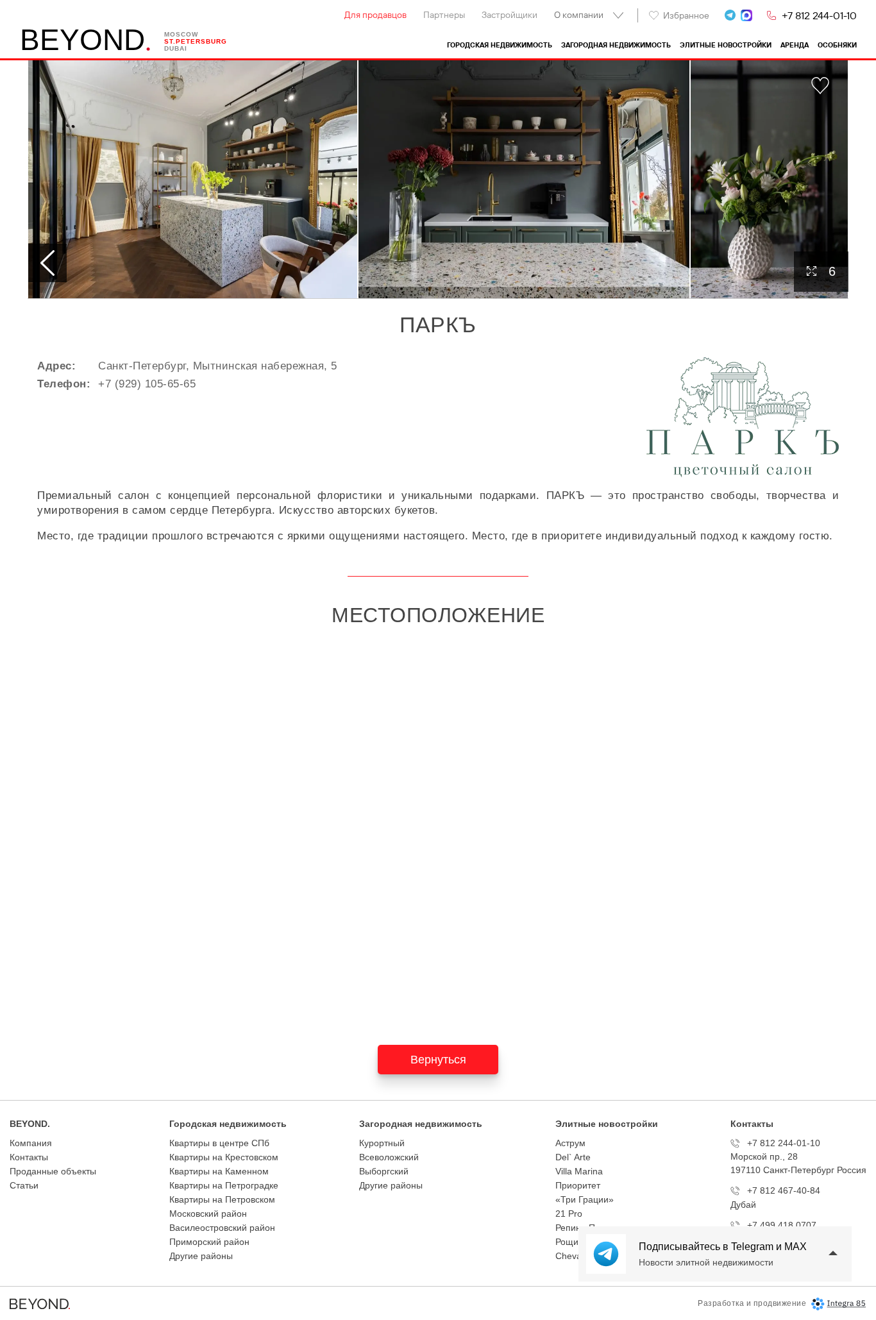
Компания (31, 1143)
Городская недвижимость (499, 45)
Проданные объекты (53, 1171)
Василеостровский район (222, 1228)
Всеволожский (389, 1157)
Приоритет (577, 1185)
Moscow (181, 34)
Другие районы (201, 1256)
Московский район (208, 1213)
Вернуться (438, 1059)
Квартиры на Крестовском (223, 1157)
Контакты (29, 1157)
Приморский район (209, 1242)
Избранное (686, 15)
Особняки (837, 45)
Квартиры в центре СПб (219, 1143)
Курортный (382, 1143)
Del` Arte (573, 1157)
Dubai (175, 48)
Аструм (570, 1143)
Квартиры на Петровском (222, 1199)
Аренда (794, 45)
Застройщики (509, 15)
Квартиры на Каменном (219, 1171)
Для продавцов (375, 15)
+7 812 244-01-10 (819, 15)
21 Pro (568, 1213)
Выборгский (384, 1171)
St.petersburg (195, 41)
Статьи (24, 1185)
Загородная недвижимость (616, 45)
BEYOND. (30, 1124)
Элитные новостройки (725, 45)
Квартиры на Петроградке (223, 1185)
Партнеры (444, 15)
